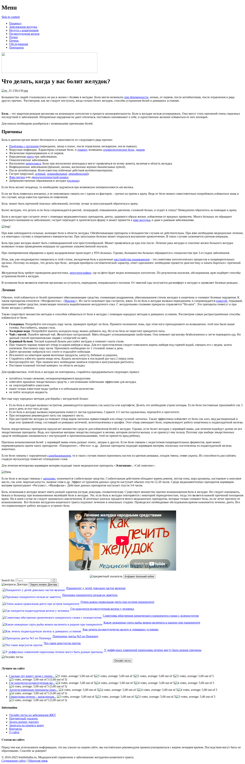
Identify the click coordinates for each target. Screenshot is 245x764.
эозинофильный (57, 173)
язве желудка (141, 220)
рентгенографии (80, 272)
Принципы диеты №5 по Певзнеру (75, 636)
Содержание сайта (14, 760)
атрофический (78, 173)
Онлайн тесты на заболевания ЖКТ (32, 715)
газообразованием (59, 455)
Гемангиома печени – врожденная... (32, 696)
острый (40, 173)
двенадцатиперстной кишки (49, 177)
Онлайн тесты (122, 660)
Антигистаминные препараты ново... (33, 689)
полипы (73, 180)
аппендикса (33, 163)
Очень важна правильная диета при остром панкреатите (117, 602)
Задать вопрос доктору (24, 721)
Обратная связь (38, 760)
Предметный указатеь (23, 718)
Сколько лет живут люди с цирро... (32, 676)
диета (30, 156)
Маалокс (70, 300)
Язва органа (17, 177)
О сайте (14, 732)
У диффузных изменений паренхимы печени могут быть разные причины (152, 650)
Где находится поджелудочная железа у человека (102, 608)
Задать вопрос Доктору (43, 584)
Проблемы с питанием (24, 146)
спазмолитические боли (118, 149)
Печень (14, 40)
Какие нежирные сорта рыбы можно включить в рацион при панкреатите (152, 622)
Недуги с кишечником (23, 30)
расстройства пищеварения (131, 259)
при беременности (136, 97)
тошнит (82, 149)
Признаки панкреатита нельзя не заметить (90, 595)
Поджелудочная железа (24, 33)
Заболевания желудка (23, 26)
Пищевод (15, 23)
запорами (49, 478)
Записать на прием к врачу (26, 725)
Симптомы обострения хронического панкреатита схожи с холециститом (151, 615)
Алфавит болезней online (139, 576)
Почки (13, 37)
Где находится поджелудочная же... (32, 683)
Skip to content (11, 17)
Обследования (18, 44)
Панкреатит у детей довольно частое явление (96, 588)
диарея (140, 149)
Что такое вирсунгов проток (62, 643)
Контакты (15, 728)
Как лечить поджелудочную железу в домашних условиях (120, 629)
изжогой (221, 300)
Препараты (16, 47)
